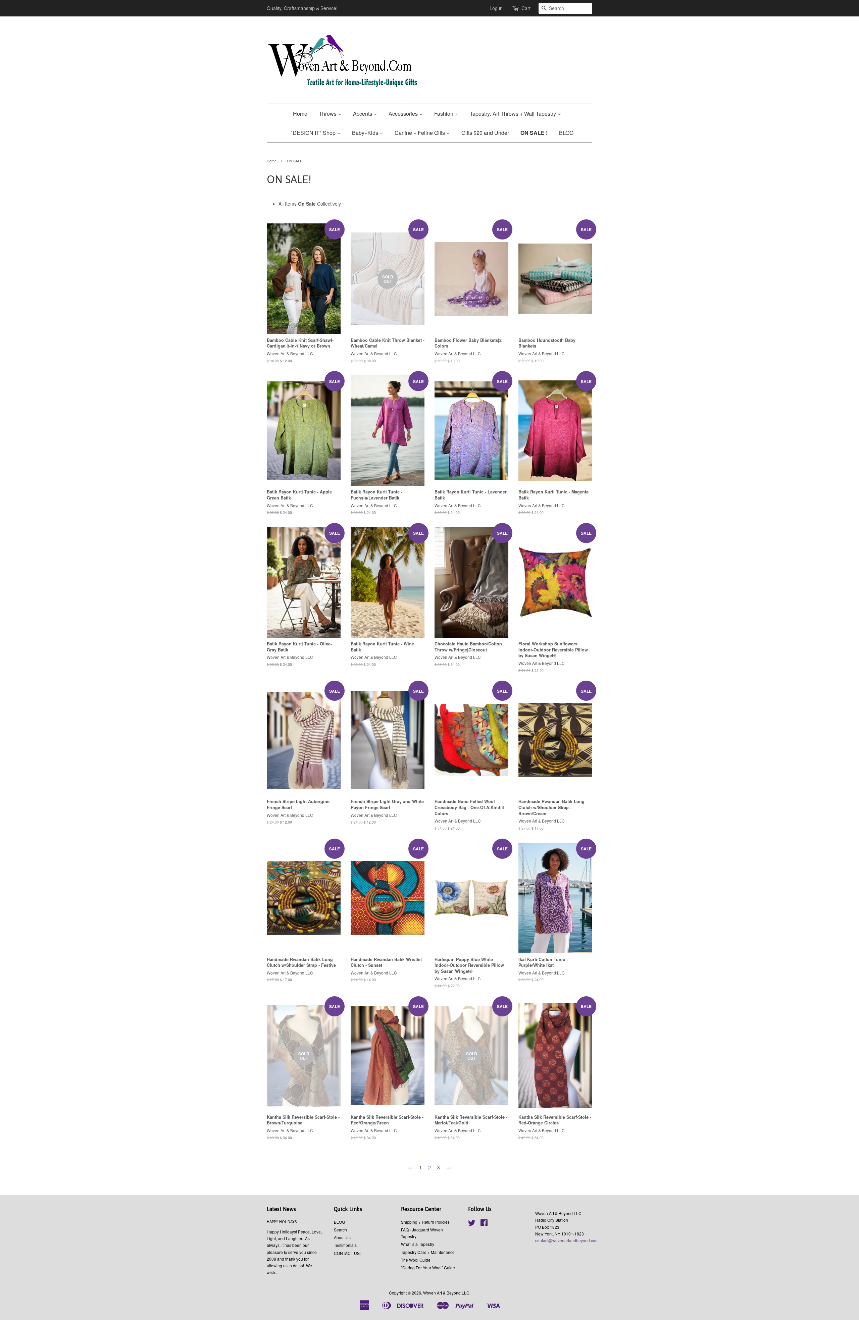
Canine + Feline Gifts (420, 133)
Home (300, 113)
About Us (342, 1237)
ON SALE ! (534, 133)
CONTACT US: (347, 1253)
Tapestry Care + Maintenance (428, 1252)
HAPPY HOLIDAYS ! (283, 1221)
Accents (363, 113)
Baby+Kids (366, 133)
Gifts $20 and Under (485, 133)
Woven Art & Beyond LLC (446, 1293)
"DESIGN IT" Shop (314, 133)
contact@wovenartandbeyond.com (567, 1240)
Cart (525, 8)
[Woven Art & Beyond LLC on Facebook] (484, 1224)
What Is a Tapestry (417, 1244)
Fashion (444, 113)
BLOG (566, 133)
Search (340, 1229)
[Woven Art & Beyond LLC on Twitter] (471, 1224)
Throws (328, 113)
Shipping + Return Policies (425, 1222)
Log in (496, 8)
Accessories (404, 113)
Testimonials (345, 1245)
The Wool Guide (416, 1260)
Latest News (281, 1209)
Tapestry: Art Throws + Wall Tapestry (513, 113)
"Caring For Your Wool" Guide (428, 1267)
